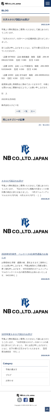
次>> (33, 111)
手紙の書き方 (11, 369)
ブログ (8, 375)
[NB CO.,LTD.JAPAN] (25, 395)
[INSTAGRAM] (20, 399)
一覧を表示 (45, 125)
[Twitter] (32, 399)
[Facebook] (26, 399)
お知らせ (9, 380)
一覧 (25, 111)
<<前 (18, 111)
